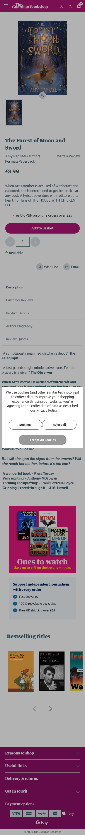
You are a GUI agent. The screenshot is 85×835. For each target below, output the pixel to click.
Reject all (59, 425)
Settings (25, 425)
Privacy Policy (46, 410)
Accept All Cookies (42, 440)
